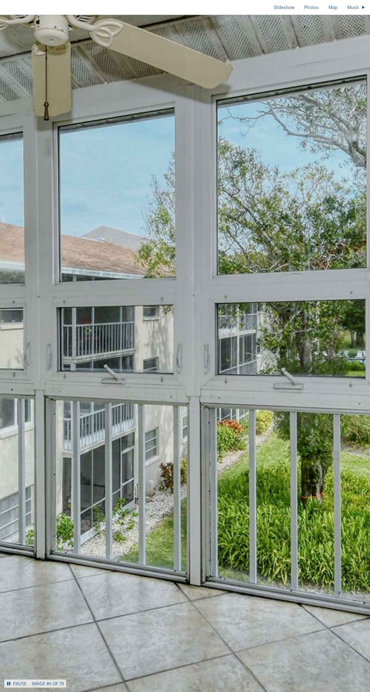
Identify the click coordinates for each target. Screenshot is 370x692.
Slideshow (284, 7)
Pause (20, 684)
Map (333, 7)
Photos (311, 7)
